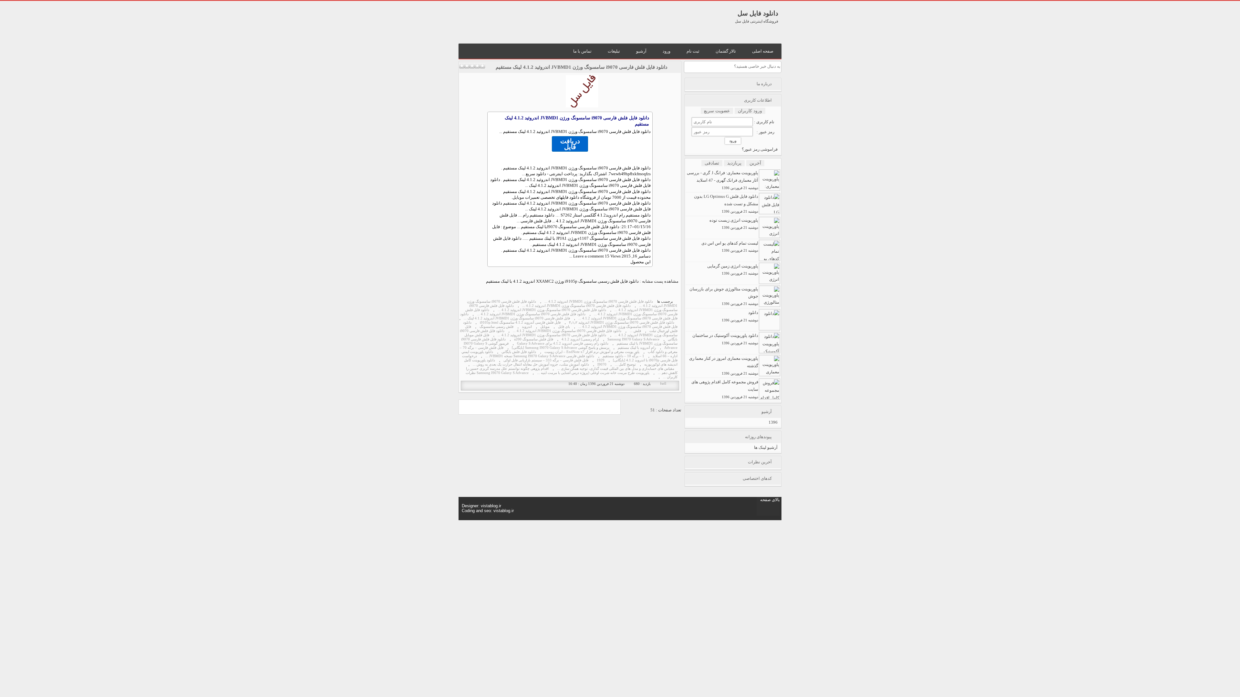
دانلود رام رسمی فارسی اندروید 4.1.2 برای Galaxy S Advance (562, 343)
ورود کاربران (750, 110)
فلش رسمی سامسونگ (496, 326)
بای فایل (564, 326)
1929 (600, 360)
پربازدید (734, 163)
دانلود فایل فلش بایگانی (518, 352)
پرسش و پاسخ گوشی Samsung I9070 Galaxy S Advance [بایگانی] (560, 347)
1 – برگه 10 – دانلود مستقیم (623, 356)
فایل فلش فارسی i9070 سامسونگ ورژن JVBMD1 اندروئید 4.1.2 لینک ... (517, 318)
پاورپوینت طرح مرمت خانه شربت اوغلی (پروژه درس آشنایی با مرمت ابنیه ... (593, 373)
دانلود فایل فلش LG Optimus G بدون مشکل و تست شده (726, 203)
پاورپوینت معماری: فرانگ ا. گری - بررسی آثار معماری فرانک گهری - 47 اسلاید (722, 180)
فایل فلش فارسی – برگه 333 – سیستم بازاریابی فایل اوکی (545, 360)
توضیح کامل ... (625, 364)
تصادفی (712, 163)
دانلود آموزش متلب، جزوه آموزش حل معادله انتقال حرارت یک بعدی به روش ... (531, 364)
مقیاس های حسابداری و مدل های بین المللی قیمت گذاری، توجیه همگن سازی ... (615, 368)
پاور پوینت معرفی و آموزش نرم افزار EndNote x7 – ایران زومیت (591, 352)
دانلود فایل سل (758, 13)
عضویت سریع (717, 110)
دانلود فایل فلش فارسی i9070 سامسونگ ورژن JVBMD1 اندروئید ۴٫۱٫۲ (621, 322)
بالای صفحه (770, 499)
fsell (663, 383)
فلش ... (635, 331)
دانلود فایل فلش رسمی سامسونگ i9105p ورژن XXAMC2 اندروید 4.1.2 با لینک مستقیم (562, 281)
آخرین (755, 163)
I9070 (552, 226)
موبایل (518, 197)
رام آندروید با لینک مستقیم (637, 347)
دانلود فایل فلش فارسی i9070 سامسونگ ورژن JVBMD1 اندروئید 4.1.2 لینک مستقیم (581, 67)
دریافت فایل (570, 143)
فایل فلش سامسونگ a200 (533, 339)
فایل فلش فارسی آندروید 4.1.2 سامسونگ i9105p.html (520, 322)
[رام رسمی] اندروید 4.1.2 (580, 339)
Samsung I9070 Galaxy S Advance (633, 339)
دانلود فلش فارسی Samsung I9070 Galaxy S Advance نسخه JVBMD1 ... (539, 356)
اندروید (612, 215)
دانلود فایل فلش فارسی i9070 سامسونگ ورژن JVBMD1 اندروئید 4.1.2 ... (598, 301)
